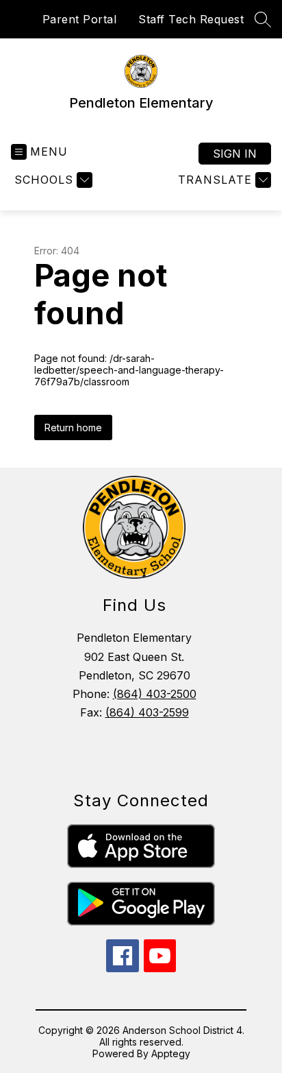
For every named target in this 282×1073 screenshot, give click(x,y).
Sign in (235, 153)
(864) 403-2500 (154, 694)
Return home (73, 427)
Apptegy (170, 1053)
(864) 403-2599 (147, 712)
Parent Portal (79, 19)
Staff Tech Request (191, 19)
